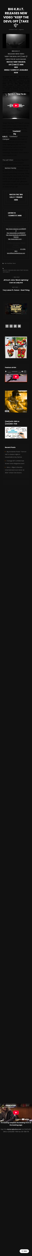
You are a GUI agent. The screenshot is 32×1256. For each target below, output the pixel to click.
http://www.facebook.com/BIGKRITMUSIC (16, 236)
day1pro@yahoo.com (14, 1129)
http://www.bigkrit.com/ (15, 239)
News (14, 263)
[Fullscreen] (25, 371)
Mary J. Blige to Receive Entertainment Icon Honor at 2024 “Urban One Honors (14, 470)
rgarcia (21, 29)
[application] (16, 377)
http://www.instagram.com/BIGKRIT (16, 230)
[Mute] (22, 371)
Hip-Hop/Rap (8, 263)
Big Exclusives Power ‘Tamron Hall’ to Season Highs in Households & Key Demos (15, 454)
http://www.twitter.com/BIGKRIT (16, 233)
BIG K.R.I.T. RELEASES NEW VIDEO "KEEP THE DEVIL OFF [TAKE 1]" (15, 271)
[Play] (6, 371)
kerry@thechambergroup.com (16, 253)
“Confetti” (16, 131)
